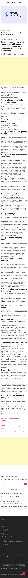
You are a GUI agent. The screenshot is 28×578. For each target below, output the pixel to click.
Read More (3, 420)
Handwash (4, 540)
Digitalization (4, 537)
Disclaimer (4, 545)
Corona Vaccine (5, 529)
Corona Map (3, 526)
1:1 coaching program (8, 413)
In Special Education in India (8, 534)
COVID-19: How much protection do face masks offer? (13, 530)
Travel (3, 525)
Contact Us (4, 547)
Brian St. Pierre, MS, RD (12, 39)
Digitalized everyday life (7, 536)
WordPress (22, 574)
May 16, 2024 (4, 37)
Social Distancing (5, 539)
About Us (3, 543)
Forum (2, 533)
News (11, 30)
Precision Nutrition (15, 418)
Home (2, 522)
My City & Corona (5, 574)
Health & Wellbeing (5, 30)
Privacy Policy (5, 544)
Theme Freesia (16, 574)
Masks (3, 528)
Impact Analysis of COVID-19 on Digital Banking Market (13, 532)
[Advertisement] (14, 71)
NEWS (3, 524)
